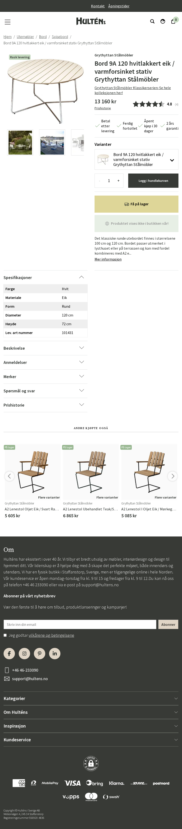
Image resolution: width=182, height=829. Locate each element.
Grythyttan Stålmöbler (114, 55)
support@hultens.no (100, 584)
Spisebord (60, 36)
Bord (43, 36)
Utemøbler (25, 36)
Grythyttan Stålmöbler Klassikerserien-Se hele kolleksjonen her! (133, 90)
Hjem (8, 36)
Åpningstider (118, 6)
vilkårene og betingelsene (51, 635)
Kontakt (98, 6)
